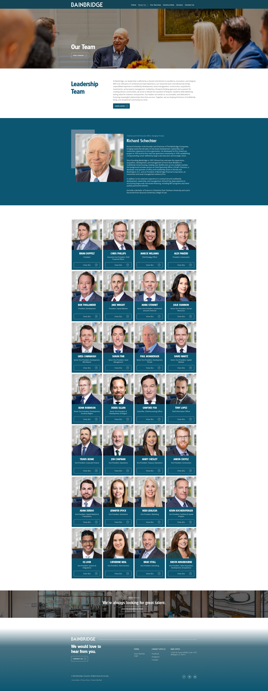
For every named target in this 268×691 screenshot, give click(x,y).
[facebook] (184, 677)
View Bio (87, 265)
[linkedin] (195, 677)
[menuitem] (133, 4)
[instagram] (189, 677)
